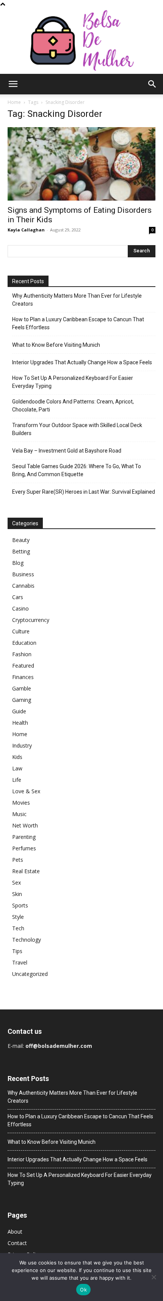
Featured (23, 665)
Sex (16, 882)
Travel (19, 962)
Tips (17, 951)
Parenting (24, 836)
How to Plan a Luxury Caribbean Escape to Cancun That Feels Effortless (78, 323)
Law (17, 768)
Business (23, 574)
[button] (13, 84)
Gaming (21, 699)
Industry (22, 745)
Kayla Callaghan (26, 230)
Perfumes (24, 848)
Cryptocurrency (30, 619)
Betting (21, 551)
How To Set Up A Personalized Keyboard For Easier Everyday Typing (72, 382)
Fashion (21, 654)
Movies (21, 802)
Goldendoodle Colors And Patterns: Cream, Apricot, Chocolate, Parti (73, 406)
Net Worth (25, 825)
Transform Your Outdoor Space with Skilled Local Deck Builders (77, 429)
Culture (21, 631)
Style (18, 916)
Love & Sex (26, 791)
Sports (20, 905)
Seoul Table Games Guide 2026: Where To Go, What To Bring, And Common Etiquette (76, 470)
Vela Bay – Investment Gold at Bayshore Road (66, 451)
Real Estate (26, 871)
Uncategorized (30, 973)
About (15, 1231)
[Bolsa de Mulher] (81, 41)
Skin (17, 894)
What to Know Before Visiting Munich (56, 345)
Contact (17, 1243)
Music (19, 814)
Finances (23, 677)
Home (14, 102)
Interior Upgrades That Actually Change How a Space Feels (82, 362)
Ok (83, 1290)
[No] (153, 1277)
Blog (18, 562)
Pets (17, 859)
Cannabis (23, 585)
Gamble (21, 688)
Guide (19, 711)
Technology (26, 939)
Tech (18, 928)
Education (24, 642)
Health (20, 722)
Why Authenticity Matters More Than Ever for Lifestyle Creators (77, 300)
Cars (17, 597)
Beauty (21, 540)
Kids (17, 757)
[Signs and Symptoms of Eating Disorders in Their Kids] (81, 164)
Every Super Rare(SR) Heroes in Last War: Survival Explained (83, 492)
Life (16, 779)
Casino (20, 608)
